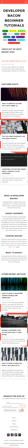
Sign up (22, 406)
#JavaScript (12, 31)
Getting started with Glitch (14, 61)
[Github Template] (8, 436)
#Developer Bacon (14, 43)
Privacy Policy (14, 426)
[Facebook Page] (12, 436)
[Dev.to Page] (19, 436)
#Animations (21, 31)
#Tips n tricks (20, 37)
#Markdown (21, 40)
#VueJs (17, 34)
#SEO (5, 40)
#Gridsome (7, 37)
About (14, 417)
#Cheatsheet (12, 40)
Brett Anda (15, 445)
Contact (14, 420)
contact (13, 247)
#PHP (5, 34)
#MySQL (10, 34)
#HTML (23, 34)
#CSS (13, 37)
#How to (5, 31)
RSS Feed (14, 429)
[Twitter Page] (16, 436)
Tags (14, 423)
